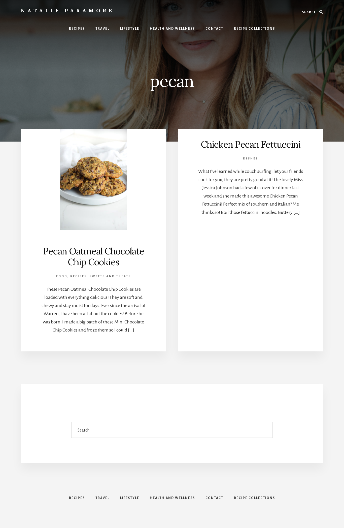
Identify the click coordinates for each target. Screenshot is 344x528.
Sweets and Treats (110, 276)
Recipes (78, 276)
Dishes (250, 158)
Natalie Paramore (67, 10)
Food (61, 276)
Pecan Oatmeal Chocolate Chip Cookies (93, 256)
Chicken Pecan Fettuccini (250, 144)
